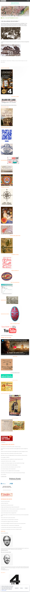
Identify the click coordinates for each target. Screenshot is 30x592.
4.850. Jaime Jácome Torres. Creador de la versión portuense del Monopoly (15, 472)
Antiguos (14, 60)
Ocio (24, 60)
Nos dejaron (22, 60)
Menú (29, 0)
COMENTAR (7, 457)
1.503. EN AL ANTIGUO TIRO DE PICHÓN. (9, 21)
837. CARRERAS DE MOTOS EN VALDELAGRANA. (13, 470)
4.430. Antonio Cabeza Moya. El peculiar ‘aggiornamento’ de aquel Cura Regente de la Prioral (16, 451)
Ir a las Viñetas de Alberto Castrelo (15, 372)
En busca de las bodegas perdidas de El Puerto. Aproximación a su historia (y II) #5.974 (16, 455)
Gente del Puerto (15, 3)
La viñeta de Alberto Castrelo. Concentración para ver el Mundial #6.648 (10, 525)
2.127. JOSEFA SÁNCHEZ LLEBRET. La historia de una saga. (13, 446)
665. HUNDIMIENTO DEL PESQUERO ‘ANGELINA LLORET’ (15, 459)
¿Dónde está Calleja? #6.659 (4, 503)
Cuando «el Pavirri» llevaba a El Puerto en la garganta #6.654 (8, 512)
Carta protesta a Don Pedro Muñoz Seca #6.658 (16, 453)
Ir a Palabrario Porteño (3, 476)
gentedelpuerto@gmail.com (4, 550)
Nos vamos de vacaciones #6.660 (5, 501)
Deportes (19, 60)
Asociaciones (16, 60)
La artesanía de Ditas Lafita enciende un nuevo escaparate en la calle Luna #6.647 (11, 527)
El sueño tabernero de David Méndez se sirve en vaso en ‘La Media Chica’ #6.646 (11, 529)
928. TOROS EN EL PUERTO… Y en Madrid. (9, 461)
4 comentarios (3, 62)
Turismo (26, 60)
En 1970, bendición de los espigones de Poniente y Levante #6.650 (9, 521)
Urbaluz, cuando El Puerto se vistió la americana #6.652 (8, 517)
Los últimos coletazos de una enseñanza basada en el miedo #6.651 (9, 519)
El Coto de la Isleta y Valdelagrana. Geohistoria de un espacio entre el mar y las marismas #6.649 (13, 523)
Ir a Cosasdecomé (3, 442)
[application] (15, 347)
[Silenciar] (26, 354)
